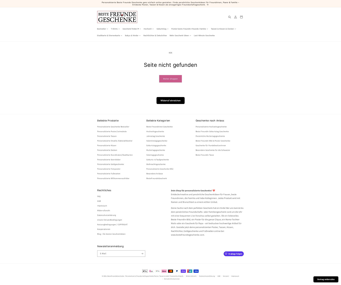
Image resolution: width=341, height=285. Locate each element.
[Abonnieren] (142, 253)
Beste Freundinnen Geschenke (159, 126)
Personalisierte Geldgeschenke (110, 164)
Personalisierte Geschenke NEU (159, 169)
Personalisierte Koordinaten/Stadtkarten (115, 155)
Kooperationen (103, 229)
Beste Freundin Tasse (205, 155)
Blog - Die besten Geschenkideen (111, 234)
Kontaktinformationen (172, 279)
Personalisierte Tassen (107, 136)
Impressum (102, 205)
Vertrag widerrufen (326, 279)
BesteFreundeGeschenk (156, 178)
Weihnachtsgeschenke (155, 164)
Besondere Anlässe (154, 173)
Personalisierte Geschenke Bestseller (113, 126)
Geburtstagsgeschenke (156, 145)
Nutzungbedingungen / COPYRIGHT (112, 224)
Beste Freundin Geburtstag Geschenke (212, 131)
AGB (99, 201)
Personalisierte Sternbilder (109, 159)
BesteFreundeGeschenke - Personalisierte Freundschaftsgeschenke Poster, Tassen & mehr (138, 276)
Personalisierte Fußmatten (108, 173)
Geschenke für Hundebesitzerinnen (211, 145)
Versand (226, 276)
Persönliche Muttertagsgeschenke (210, 136)
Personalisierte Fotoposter (109, 169)
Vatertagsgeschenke (155, 155)
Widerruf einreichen (171, 100)
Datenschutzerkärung (106, 215)
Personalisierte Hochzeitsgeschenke (211, 126)
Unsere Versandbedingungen (109, 220)
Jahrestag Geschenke (155, 136)
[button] (230, 17)
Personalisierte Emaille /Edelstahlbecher (115, 141)
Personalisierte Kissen (106, 145)
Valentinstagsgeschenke (156, 141)
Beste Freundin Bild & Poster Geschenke (213, 141)
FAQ (99, 196)
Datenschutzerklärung (207, 276)
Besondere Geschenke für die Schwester (213, 150)
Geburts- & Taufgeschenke (157, 159)
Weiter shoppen (170, 78)
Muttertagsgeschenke (155, 150)
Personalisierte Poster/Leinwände (112, 131)
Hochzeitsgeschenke (155, 131)
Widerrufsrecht (103, 210)
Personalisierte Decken (107, 150)
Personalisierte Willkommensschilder (113, 178)
